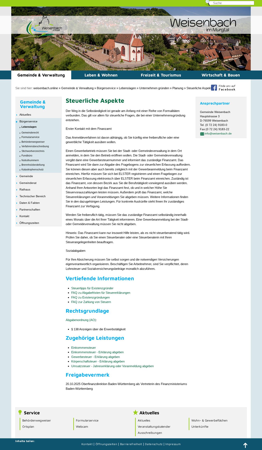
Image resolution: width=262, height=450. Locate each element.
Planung (177, 88)
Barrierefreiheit (131, 444)
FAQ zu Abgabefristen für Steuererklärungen (100, 292)
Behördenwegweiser (33, 141)
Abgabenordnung (77, 320)
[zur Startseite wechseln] (36, 36)
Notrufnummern (30, 160)
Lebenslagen (127, 88)
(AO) (92, 320)
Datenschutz (154, 444)
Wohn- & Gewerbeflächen (209, 420)
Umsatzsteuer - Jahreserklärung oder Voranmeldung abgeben (112, 366)
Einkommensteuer (83, 347)
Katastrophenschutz (32, 169)
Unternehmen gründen (154, 88)
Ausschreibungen (150, 432)
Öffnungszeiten (29, 222)
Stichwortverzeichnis (32, 151)
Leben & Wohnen (101, 75)
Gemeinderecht (30, 132)
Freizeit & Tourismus (161, 75)
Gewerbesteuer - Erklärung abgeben (95, 357)
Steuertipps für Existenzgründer (92, 288)
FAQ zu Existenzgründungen (90, 297)
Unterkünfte (199, 426)
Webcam (82, 426)
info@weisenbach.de (218, 133)
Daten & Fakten (29, 202)
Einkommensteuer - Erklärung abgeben (97, 352)
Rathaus (24, 189)
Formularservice (30, 137)
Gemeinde (26, 176)
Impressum (173, 444)
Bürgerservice (106, 88)
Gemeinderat (27, 183)
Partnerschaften (29, 209)
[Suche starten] (250, 4)
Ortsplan (28, 426)
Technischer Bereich (32, 196)
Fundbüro (26, 155)
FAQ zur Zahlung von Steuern (91, 302)
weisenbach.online (45, 88)
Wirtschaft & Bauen (221, 75)
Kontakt (24, 216)
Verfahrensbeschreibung (35, 146)
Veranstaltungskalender (154, 426)
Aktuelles (25, 114)
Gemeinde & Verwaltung (41, 75)
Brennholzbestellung (33, 164)
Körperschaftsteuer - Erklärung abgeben (98, 361)
